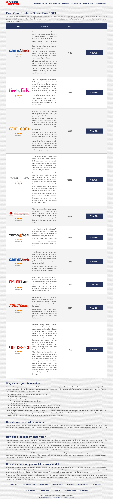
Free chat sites (54, 3)
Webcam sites (100, 3)
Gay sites (65, 3)
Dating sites (44, 484)
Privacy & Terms (70, 491)
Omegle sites (76, 3)
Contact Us (84, 491)
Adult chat (14, 484)
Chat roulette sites (40, 3)
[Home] (12, 3)
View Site (94, 52)
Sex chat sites (88, 3)
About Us (56, 491)
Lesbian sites (83, 484)
